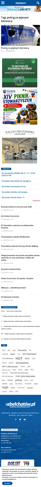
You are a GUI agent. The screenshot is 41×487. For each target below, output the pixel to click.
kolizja (33, 358)
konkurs (11, 363)
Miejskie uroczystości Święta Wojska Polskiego (17, 339)
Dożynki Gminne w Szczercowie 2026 (16, 207)
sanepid (4, 383)
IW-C (2, 51)
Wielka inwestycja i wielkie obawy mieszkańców (17, 316)
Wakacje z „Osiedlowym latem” (14, 288)
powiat (26, 380)
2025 (3, 350)
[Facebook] (16, 420)
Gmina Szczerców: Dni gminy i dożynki (17, 278)
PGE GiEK (5, 373)
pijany (3, 380)
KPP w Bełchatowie (10, 367)
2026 (9, 350)
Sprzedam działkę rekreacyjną (14, 192)
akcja (14, 350)
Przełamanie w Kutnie (10, 297)
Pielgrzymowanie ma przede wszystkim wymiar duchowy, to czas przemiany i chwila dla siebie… (20, 257)
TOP (5, 387)
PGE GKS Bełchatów (7, 376)
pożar (31, 380)
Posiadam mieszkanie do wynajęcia (16, 181)
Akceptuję (7, 483)
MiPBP (26, 370)
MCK (14, 370)
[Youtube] (25, 420)
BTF (30, 350)
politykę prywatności (25, 473)
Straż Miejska (18, 383)
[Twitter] (20, 420)
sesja (11, 384)
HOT (19, 358)
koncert (4, 363)
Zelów (11, 391)
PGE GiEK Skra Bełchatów (19, 373)
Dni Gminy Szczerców (10, 216)
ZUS (16, 391)
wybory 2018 (21, 387)
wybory (13, 387)
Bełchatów (22, 350)
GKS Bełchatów (29, 354)
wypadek (30, 388)
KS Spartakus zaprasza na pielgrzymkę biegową (17, 226)
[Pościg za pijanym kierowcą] (20, 35)
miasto (20, 369)
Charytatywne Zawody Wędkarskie (15, 237)
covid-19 (5, 354)
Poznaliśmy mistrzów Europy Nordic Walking (19, 246)
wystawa (4, 391)
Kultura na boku (6, 370)
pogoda (10, 380)
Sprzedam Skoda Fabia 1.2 (13, 197)
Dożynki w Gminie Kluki (11, 269)
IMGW (27, 358)
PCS (32, 370)
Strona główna (4, 14)
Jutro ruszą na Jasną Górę (14, 311)
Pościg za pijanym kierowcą (15, 48)
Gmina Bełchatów (7, 358)
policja (18, 380)
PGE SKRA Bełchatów (25, 376)
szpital (36, 384)
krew (28, 366)
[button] (37, 3)
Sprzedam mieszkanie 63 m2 (14, 186)
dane (12, 354)
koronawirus (22, 363)
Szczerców (28, 383)
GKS (19, 354)
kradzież (22, 366)
